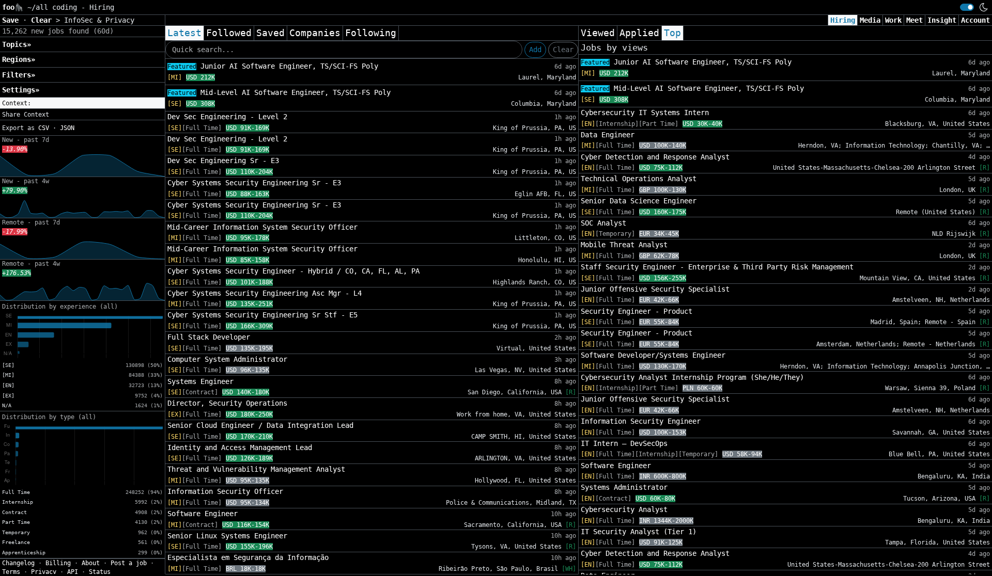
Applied (639, 33)
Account (975, 20)
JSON (67, 128)
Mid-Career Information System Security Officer (262, 227)
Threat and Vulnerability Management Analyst (256, 469)
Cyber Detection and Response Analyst (655, 157)
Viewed (598, 33)
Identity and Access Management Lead (239, 447)
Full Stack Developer (208, 337)
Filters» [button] (18, 75)
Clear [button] (43, 20)
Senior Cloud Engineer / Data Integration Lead (260, 425)
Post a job (129, 563)
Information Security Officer (225, 491)
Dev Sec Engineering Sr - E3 (223, 160)
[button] (82, 103)
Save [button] (12, 20)
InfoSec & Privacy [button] (99, 20)
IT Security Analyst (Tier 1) (638, 531)
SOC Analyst (603, 223)
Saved (270, 33)
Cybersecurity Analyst (624, 509)
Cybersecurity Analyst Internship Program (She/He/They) (692, 377)
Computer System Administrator (227, 359)
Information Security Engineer (641, 421)
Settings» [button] (20, 90)
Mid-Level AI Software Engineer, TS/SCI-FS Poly (279, 92)
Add (535, 49)
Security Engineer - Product (636, 311)
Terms (11, 571)
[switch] (967, 7)
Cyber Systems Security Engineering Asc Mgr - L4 (264, 293)
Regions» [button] (18, 59)
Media (870, 20)
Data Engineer (607, 135)
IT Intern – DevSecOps (624, 443)
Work (893, 20)
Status (100, 571)
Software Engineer (202, 513)
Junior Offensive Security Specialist (655, 289)
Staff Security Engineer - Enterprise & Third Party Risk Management (717, 267)
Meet (914, 20)
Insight (941, 20)
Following (370, 33)
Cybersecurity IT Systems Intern (645, 112)
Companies (314, 33)
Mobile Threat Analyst (624, 245)
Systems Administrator (624, 487)
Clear (563, 49)
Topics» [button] (16, 44)
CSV (43, 128)
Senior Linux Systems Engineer (227, 536)
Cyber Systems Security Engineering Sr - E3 (254, 183)
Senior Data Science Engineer (638, 201)
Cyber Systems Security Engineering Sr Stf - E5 (262, 315)
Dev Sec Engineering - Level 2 (227, 117)
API (72, 571)
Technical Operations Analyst (638, 178)
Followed (229, 33)
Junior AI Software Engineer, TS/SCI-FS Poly (272, 66)
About (91, 563)
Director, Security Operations (227, 403)
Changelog (18, 563)
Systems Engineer (200, 381)
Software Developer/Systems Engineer (653, 355)
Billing (58, 563)
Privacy (43, 571)
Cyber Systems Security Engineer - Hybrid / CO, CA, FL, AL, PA (293, 271)
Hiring (842, 20)
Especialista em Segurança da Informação (248, 557)
